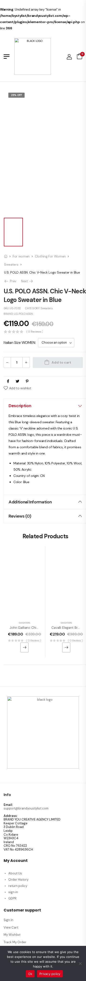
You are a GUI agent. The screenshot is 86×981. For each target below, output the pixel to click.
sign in (13, 892)
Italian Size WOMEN (19, 342)
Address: (10, 816)
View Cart (11, 927)
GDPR (12, 898)
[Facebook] (8, 381)
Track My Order (15, 942)
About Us (15, 873)
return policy (17, 886)
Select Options (24, 647)
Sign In (8, 920)
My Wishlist (12, 935)
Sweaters (11, 264)
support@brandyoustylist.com (26, 808)
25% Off (16, 95)
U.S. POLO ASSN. (23, 314)
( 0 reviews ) (34, 331)
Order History (18, 880)
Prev (11, 281)
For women (21, 256)
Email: (8, 805)
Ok (30, 974)
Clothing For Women (50, 256)
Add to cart (61, 362)
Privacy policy (49, 974)
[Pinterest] (27, 381)
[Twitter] (17, 381)
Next (27, 281)
